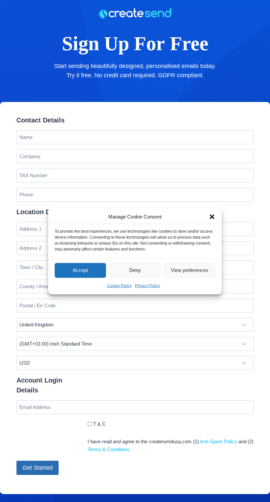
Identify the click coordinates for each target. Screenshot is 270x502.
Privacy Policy (147, 285)
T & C (99, 424)
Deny (135, 270)
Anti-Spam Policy (218, 441)
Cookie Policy (119, 285)
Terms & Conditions (109, 449)
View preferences (189, 270)
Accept (80, 270)
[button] (212, 216)
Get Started (37, 467)
